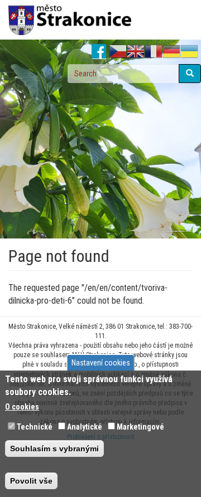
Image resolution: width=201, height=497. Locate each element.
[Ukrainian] (189, 51)
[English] (136, 51)
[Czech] (118, 51)
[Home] (70, 19)
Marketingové (140, 426)
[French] (153, 51)
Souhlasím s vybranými (54, 448)
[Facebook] (99, 51)
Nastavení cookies (100, 362)
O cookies (22, 406)
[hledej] (190, 73)
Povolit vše (31, 480)
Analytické (84, 426)
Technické (34, 426)
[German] (171, 51)
